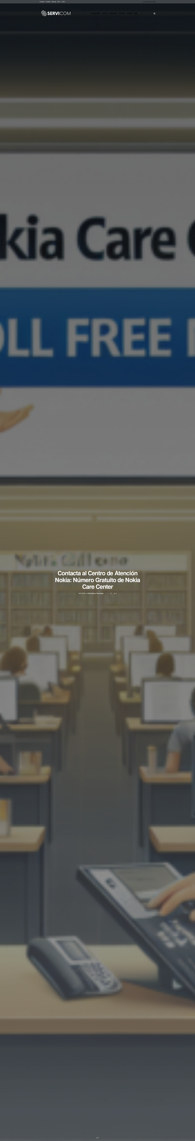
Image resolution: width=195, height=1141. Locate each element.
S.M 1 (59, 1)
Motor (122, 13)
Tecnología (95, 13)
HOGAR (129, 13)
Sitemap (54, 1)
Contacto (42, 1)
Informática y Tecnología (95, 593)
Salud (104, 13)
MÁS (136, 13)
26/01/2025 (82, 593)
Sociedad (113, 13)
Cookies (48, 1)
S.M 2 (63, 1)
